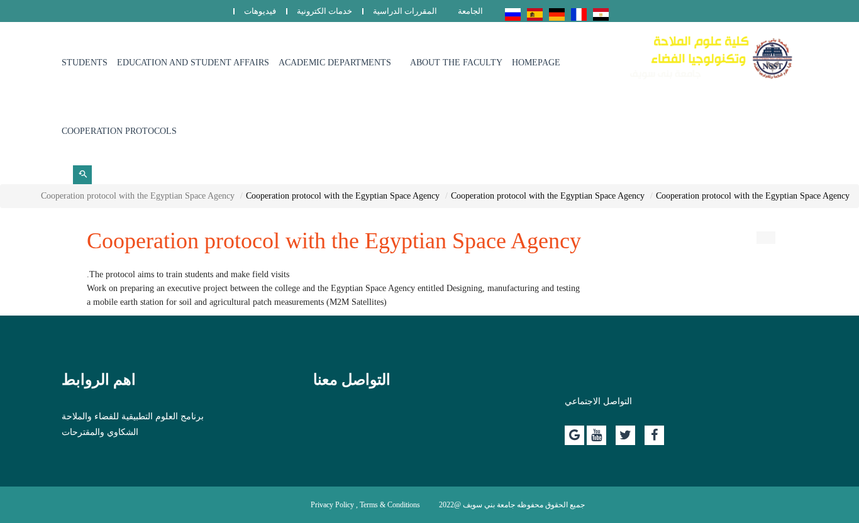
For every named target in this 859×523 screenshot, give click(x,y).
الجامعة (470, 11)
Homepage (536, 62)
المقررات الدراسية (405, 11)
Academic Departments (335, 62)
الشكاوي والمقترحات (100, 432)
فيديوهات (260, 11)
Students (85, 62)
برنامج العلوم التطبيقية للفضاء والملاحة (133, 416)
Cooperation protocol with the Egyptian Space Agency (753, 196)
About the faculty (456, 62)
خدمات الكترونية (324, 11)
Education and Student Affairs (193, 62)
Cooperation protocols (119, 131)
